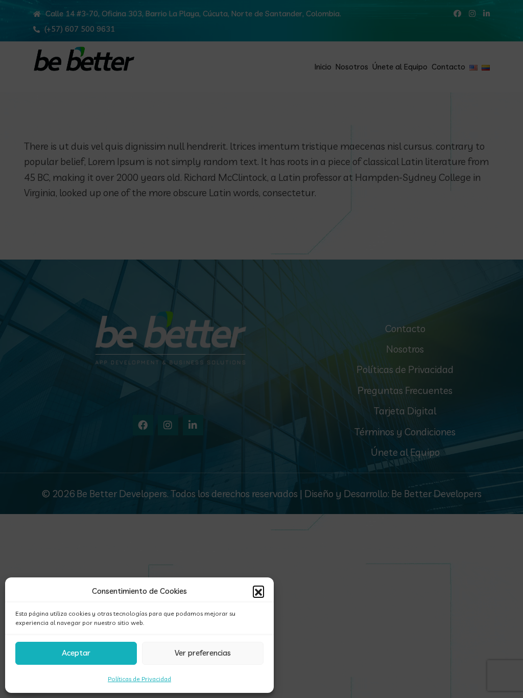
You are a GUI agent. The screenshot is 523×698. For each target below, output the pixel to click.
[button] (258, 591)
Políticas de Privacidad (139, 679)
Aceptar (76, 653)
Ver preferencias (203, 653)
